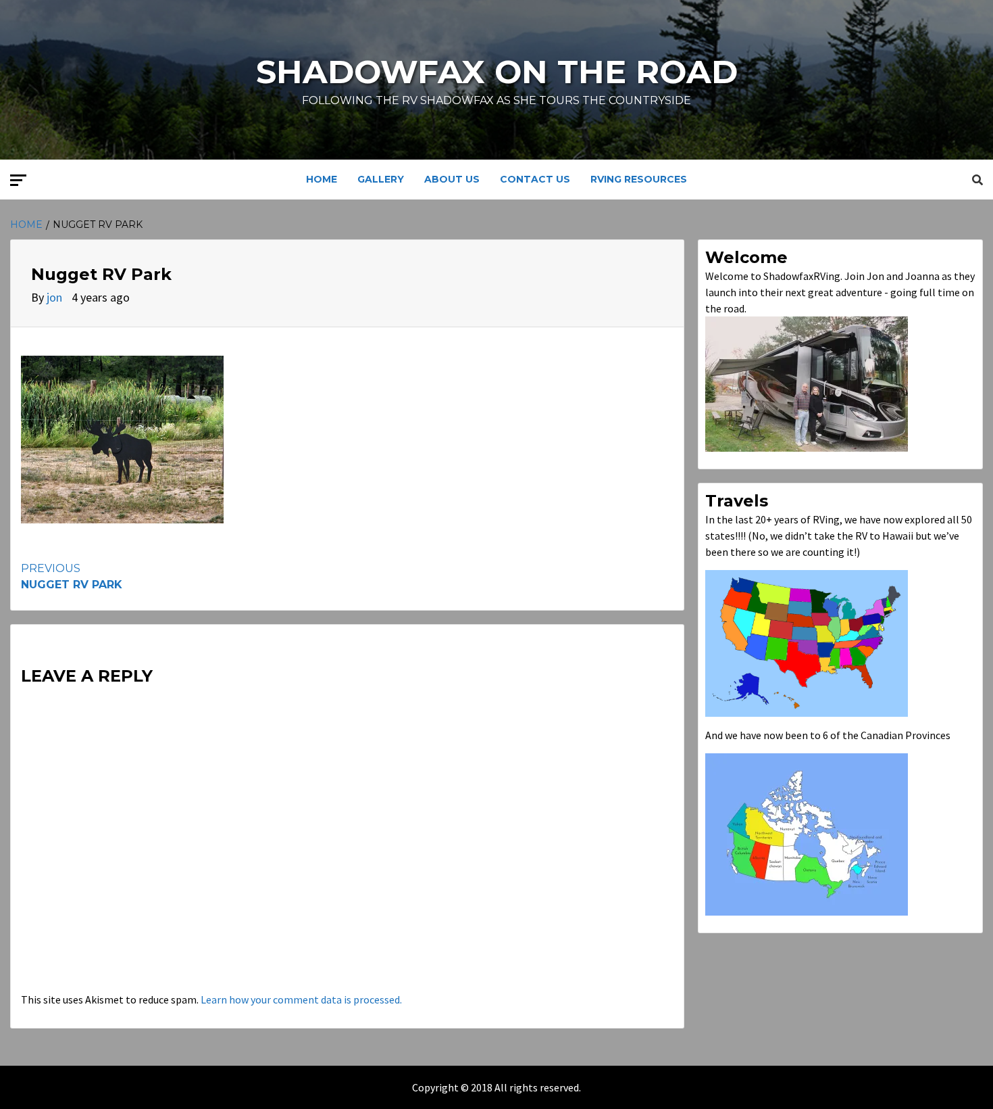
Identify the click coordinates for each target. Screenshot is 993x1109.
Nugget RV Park (71, 576)
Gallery (380, 179)
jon (56, 297)
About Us (452, 179)
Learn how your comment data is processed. (301, 999)
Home (321, 179)
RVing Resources (638, 179)
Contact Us (535, 179)
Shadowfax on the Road (497, 71)
